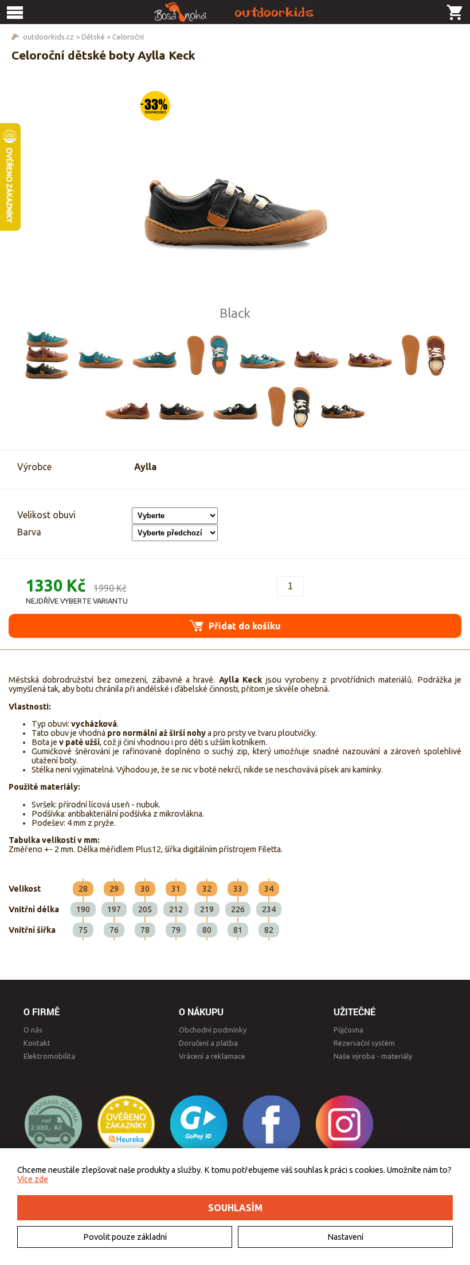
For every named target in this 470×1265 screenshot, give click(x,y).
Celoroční (128, 37)
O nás (32, 1030)
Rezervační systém (364, 1043)
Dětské (93, 37)
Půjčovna (348, 1030)
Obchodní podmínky (212, 1030)
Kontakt (36, 1043)
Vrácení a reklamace (212, 1056)
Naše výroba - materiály (373, 1056)
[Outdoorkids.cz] (235, 12)
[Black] (181, 406)
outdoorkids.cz (48, 37)
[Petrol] (100, 355)
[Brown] (316, 355)
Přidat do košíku (243, 626)
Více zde (32, 1179)
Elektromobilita (49, 1056)
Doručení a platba (208, 1043)
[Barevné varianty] (46, 355)
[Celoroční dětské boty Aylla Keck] (235, 194)
